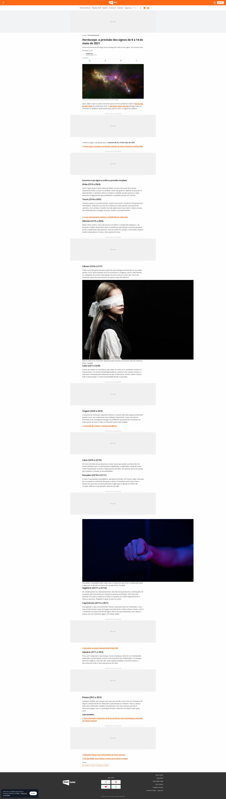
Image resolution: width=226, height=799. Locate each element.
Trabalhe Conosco (158, 787)
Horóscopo (99, 765)
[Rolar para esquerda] (78, 8)
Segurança (128, 8)
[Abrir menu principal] (3, 2)
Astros (92, 765)
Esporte (105, 8)
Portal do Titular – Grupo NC (154, 790)
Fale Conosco (159, 784)
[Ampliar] (141, 66)
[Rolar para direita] (140, 8)
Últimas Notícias (85, 8)
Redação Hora (89, 53)
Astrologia (86, 765)
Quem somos (159, 775)
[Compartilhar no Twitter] (120, 60)
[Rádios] (148, 8)
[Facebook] (105, 782)
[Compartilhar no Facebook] (105, 60)
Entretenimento (93, 35)
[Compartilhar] (136, 60)
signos (106, 765)
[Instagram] (116, 782)
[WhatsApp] (116, 787)
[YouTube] (105, 787)
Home (84, 35)
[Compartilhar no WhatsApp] (89, 60)
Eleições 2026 (96, 8)
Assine (220, 3)
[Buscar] (214, 2)
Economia (112, 8)
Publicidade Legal (158, 781)
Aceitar (33, 793)
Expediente (160, 778)
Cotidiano (120, 8)
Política (135, 8)
